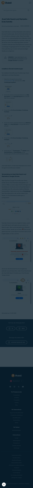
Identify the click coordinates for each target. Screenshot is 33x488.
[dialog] (16, 244)
